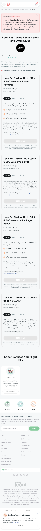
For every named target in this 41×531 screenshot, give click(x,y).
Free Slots (24, 442)
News (3, 452)
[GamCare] (31, 511)
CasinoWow (6, 489)
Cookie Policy (15, 522)
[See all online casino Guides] (7, 404)
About (3, 436)
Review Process (6, 442)
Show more (21, 66)
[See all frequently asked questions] (34, 404)
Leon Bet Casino (24, 9)
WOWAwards (25, 436)
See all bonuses (10, 391)
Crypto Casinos (6, 458)
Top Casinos (24, 448)
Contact (3, 439)
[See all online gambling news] (20, 404)
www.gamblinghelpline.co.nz (11, 135)
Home (5, 9)
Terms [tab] (22, 98)
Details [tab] (14, 98)
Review (4, 56)
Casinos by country (7, 461)
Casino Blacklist (6, 464)
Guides (3, 455)
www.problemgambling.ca (11, 274)
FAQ (2, 445)
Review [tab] (7, 98)
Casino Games (25, 439)
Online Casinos (25, 445)
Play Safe (4, 448)
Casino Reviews (13, 9)
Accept (20, 525)
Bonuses (12, 56)
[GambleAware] (17, 511)
